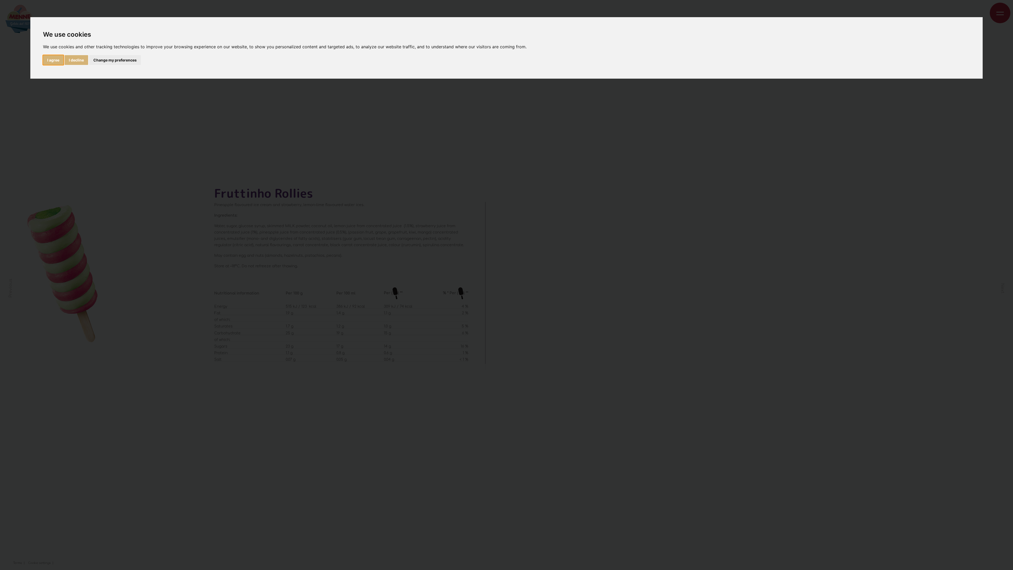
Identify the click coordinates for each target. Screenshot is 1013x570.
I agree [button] (53, 60)
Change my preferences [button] (115, 60)
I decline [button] (76, 60)
